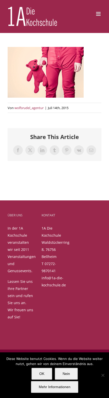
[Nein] (102, 375)
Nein (66, 374)
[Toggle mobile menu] (98, 13)
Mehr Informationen (54, 387)
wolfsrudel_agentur (29, 108)
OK (41, 374)
